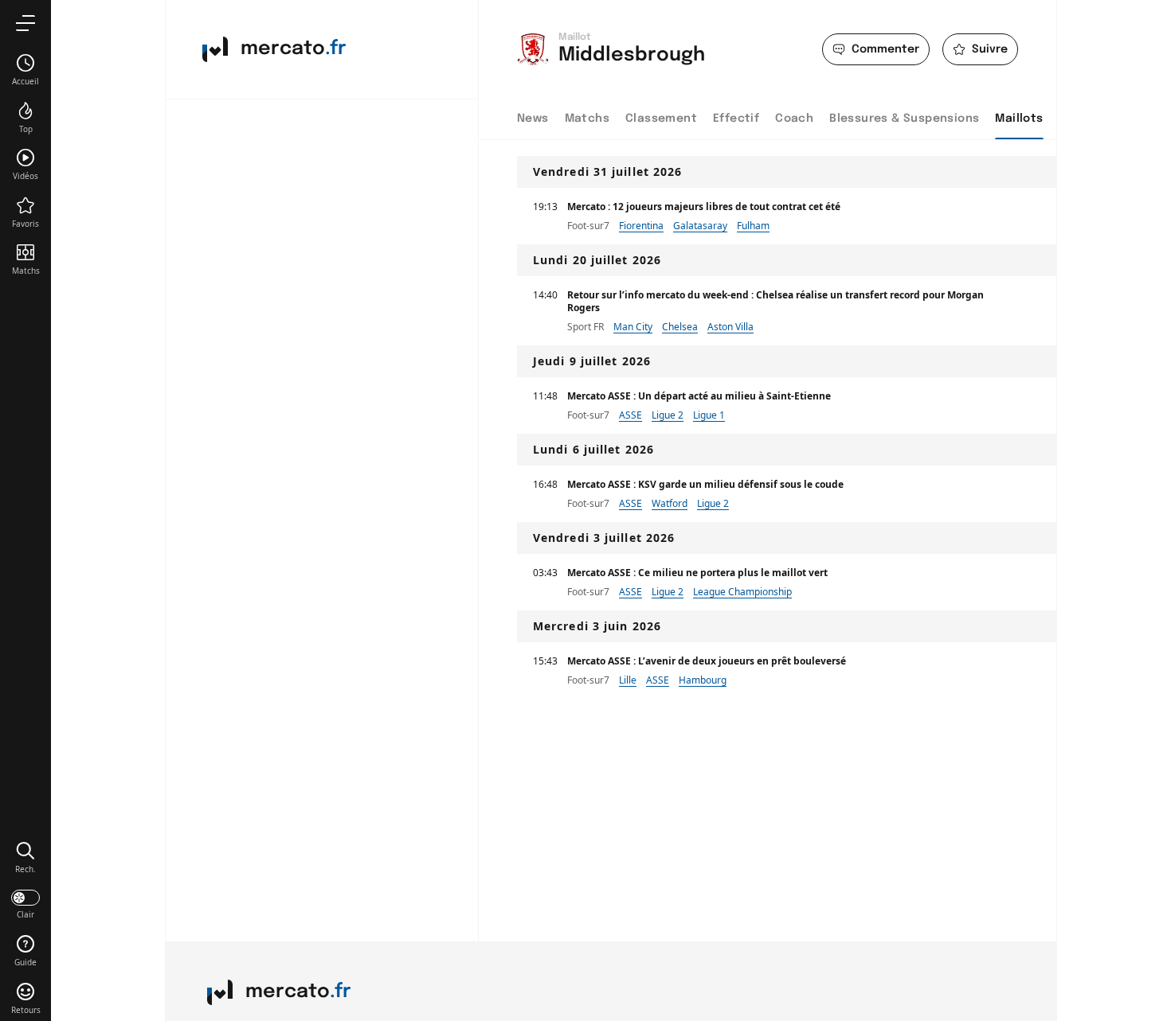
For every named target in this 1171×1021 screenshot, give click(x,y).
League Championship (742, 591)
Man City (632, 326)
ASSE (630, 415)
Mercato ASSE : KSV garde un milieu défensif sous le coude (705, 484)
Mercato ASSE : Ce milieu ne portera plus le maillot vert (697, 572)
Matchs (587, 118)
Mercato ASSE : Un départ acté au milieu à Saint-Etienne (699, 396)
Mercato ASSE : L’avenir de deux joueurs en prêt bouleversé (706, 661)
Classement (661, 118)
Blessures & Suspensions (904, 118)
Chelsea (680, 326)
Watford (669, 503)
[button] (25, 857)
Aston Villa (730, 326)
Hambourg (702, 680)
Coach (794, 118)
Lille (627, 680)
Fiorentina (641, 225)
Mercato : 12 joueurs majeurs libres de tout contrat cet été (703, 206)
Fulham (753, 225)
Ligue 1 (709, 415)
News (533, 118)
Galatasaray (700, 225)
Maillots (1019, 118)
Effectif (736, 118)
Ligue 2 (667, 415)
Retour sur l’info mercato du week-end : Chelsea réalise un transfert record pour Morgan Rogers (775, 301)
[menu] (25, 22)
